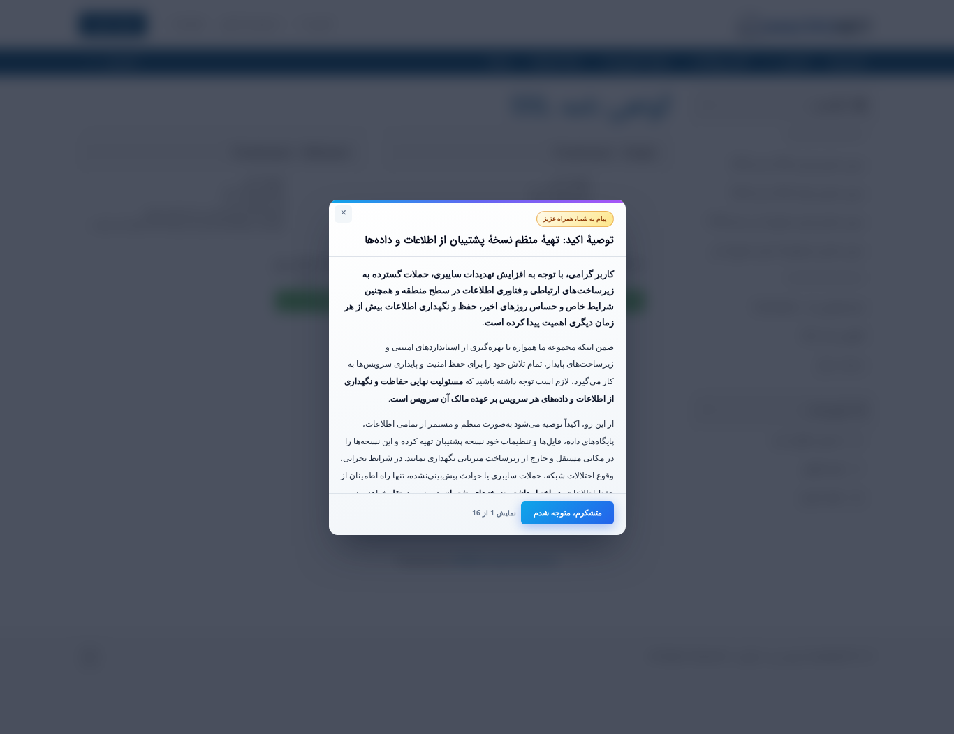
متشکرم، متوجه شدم (568, 512)
